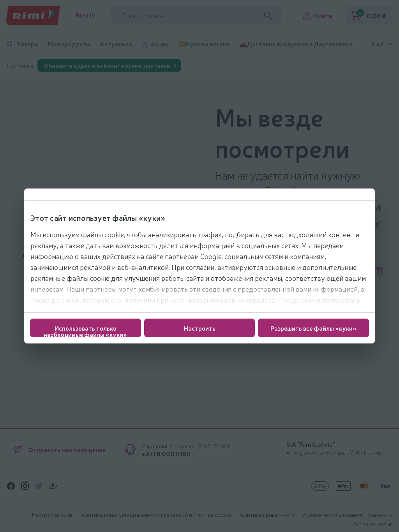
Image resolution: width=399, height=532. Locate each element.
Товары (27, 44)
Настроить (199, 328)
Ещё (377, 44)
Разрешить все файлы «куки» (313, 328)
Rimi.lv (85, 15)
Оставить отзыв (373, 523)
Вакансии (380, 514)
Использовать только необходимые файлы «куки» (85, 330)
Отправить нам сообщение (67, 449)
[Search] (268, 15)
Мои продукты (69, 44)
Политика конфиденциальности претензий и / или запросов (154, 514)
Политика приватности (266, 514)
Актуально (116, 44)
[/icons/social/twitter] (39, 486)
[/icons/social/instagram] (25, 486)
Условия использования (332, 514)
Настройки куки (52, 514)
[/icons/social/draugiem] (53, 486)
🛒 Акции (155, 44)
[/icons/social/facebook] (11, 486)
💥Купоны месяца (204, 44)
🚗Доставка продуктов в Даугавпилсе (295, 44)
